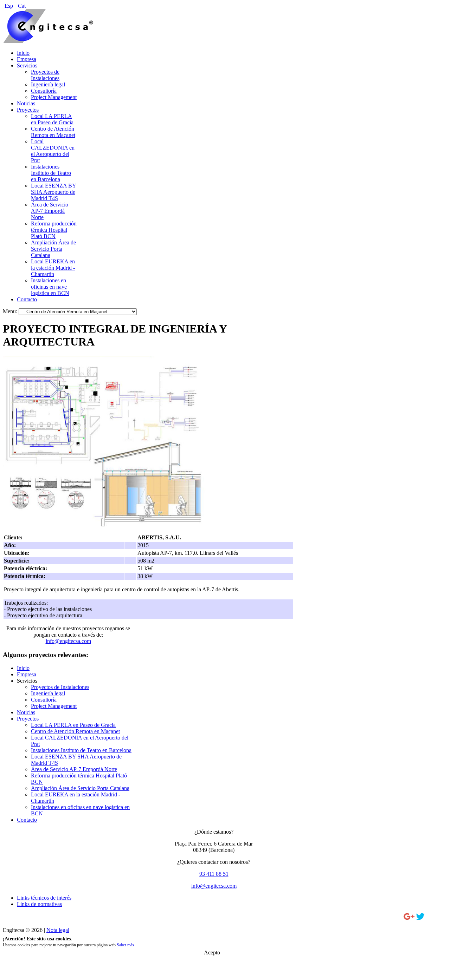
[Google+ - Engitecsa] (409, 918)
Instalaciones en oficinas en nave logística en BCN (50, 286)
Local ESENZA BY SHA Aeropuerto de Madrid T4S (53, 192)
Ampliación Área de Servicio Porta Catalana (53, 248)
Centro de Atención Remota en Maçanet (53, 132)
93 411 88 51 (214, 874)
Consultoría (44, 91)
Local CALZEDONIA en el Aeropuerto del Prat (53, 150)
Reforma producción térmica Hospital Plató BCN (54, 230)
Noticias (26, 103)
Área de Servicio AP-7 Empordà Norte (49, 211)
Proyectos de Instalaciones (45, 75)
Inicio (23, 53)
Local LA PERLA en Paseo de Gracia (52, 119)
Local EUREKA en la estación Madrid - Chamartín (53, 267)
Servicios (27, 65)
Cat (22, 6)
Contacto (27, 299)
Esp (9, 6)
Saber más (125, 944)
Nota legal (57, 930)
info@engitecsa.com (68, 641)
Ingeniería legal (48, 84)
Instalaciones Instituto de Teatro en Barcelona (51, 173)
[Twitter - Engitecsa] (420, 918)
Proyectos (28, 110)
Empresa (26, 59)
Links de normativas (39, 904)
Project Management (54, 97)
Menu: (11, 311)
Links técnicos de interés (44, 898)
